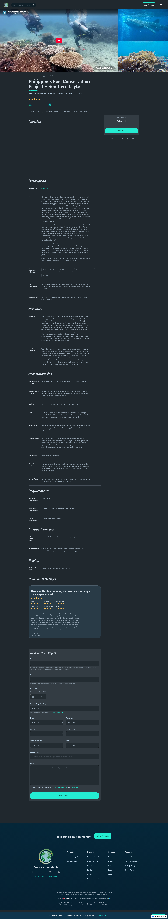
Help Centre (129, 857)
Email (32, 675)
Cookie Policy (130, 870)
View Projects (149, 5)
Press (110, 870)
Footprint (69, 718)
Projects (31, 76)
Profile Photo (35, 689)
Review (32, 763)
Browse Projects (73, 857)
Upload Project (72, 861)
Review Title (34, 752)
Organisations (92, 861)
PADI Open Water (66, 270)
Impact (32, 718)
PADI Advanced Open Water (84, 270)
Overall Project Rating (38, 704)
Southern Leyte (64, 76)
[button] (161, 5)
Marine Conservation (52, 111)
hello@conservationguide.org (46, 876)
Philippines (53, 76)
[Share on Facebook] (117, 138)
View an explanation (57, 712)
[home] (6, 5)
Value (68, 741)
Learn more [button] (102, 916)
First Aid (45, 275)
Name (32, 659)
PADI (39, 111)
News (110, 865)
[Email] (133, 138)
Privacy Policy (75, 788)
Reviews (90, 865)
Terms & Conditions (60, 788)
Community (34, 729)
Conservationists (93, 857)
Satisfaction (70, 729)
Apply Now (121, 131)
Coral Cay (45, 188)
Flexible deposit (93, 879)
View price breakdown (122, 125)
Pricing (90, 870)
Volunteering (40, 76)
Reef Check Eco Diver (80, 111)
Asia (46, 76)
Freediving (66, 111)
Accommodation (36, 741)
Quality (90, 874)
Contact (111, 874)
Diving (32, 111)
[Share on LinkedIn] (127, 138)
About (110, 861)
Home (110, 857)
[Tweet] (122, 138)
